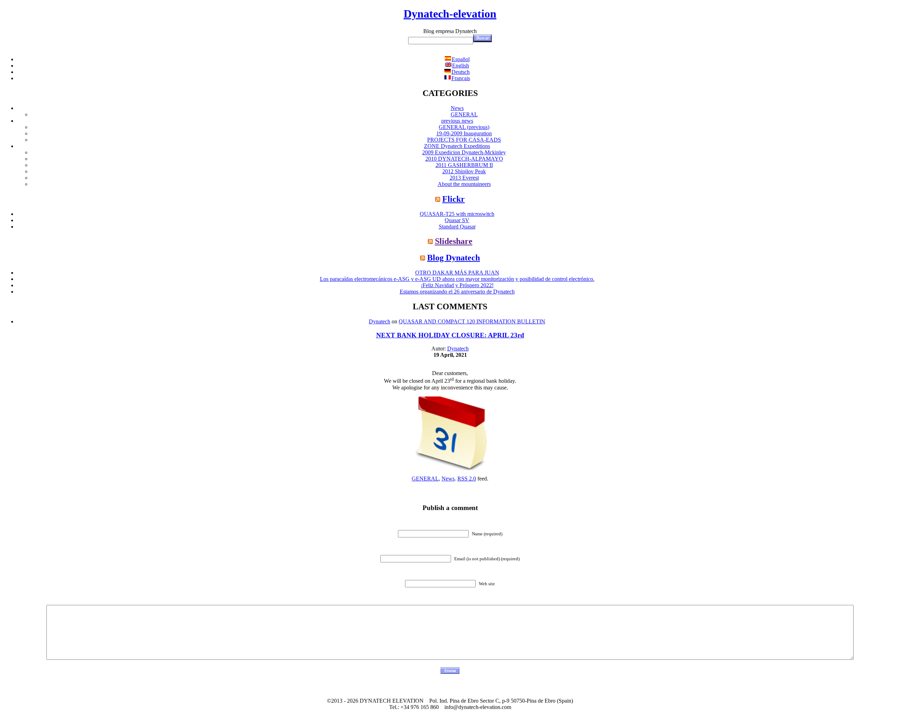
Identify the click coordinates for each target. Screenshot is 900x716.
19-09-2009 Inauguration (464, 133)
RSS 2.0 (466, 479)
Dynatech (379, 321)
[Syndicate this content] (437, 199)
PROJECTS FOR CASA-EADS (464, 140)
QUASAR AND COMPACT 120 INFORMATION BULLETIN (472, 321)
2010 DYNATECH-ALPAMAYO (464, 159)
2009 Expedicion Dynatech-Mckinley (464, 152)
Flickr (453, 199)
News (457, 108)
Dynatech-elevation (450, 13)
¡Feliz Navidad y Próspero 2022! (457, 285)
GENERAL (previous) (464, 127)
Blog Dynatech (453, 257)
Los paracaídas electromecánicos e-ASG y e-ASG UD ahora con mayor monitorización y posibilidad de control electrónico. (457, 279)
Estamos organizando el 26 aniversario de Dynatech (457, 292)
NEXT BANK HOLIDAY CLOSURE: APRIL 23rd (450, 335)
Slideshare (453, 241)
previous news (457, 121)
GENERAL (464, 114)
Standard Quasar (457, 227)
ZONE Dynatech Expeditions (457, 146)
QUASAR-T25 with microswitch (457, 214)
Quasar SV (457, 220)
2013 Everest (464, 178)
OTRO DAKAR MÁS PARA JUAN (457, 273)
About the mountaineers (464, 184)
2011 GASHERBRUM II (464, 165)
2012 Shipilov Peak (464, 171)
